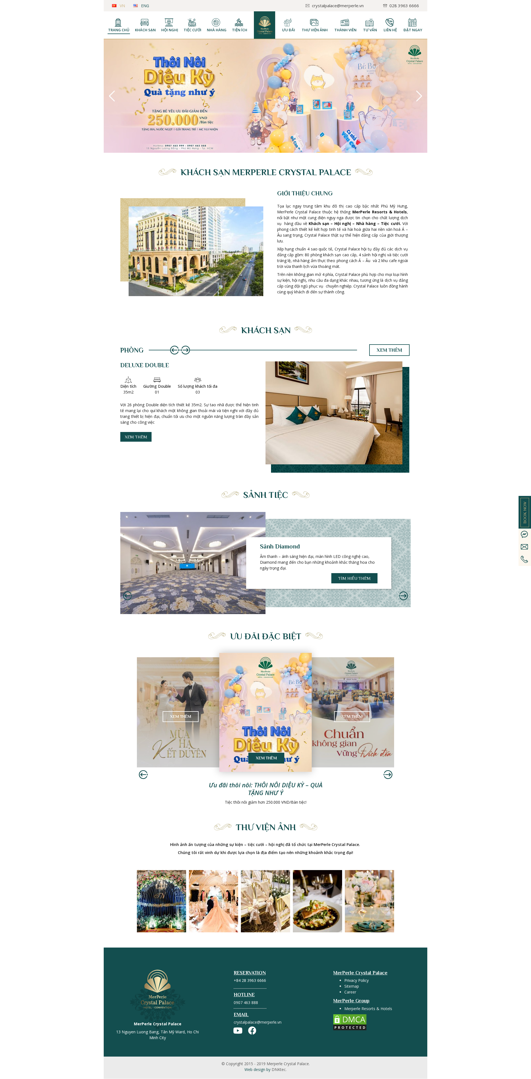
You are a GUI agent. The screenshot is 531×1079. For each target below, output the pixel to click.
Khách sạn (145, 29)
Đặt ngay (413, 29)
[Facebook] (252, 1030)
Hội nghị (169, 29)
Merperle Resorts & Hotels (368, 1008)
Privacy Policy (356, 980)
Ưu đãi (288, 29)
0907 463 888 (246, 1002)
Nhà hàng (217, 29)
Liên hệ (390, 29)
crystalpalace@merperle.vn (258, 1022)
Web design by (265, 1069)
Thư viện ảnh (315, 29)
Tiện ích (239, 29)
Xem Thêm (180, 716)
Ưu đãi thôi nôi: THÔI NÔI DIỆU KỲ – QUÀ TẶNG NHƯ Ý (265, 789)
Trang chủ (118, 29)
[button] (259, 148)
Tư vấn (370, 29)
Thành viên (345, 29)
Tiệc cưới (192, 29)
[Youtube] (238, 1030)
